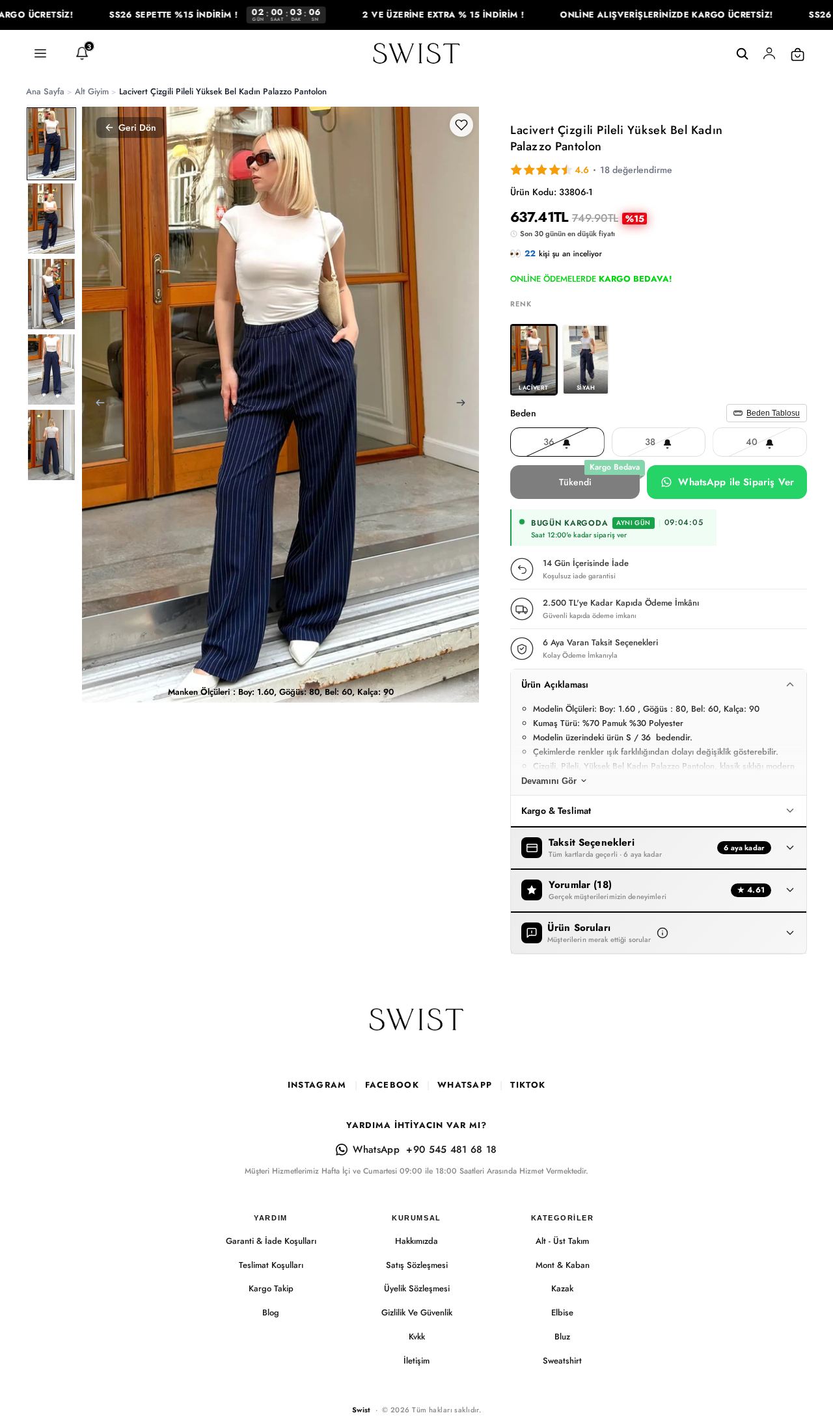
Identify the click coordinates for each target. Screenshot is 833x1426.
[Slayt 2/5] (51, 218)
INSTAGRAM (317, 1085)
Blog (270, 1312)
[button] (662, 933)
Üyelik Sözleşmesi (417, 1288)
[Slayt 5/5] (51, 445)
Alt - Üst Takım (562, 1241)
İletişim (416, 1360)
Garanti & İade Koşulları (271, 1241)
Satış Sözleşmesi (417, 1265)
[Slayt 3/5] (51, 294)
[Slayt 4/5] (51, 369)
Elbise (562, 1312)
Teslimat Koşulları (271, 1265)
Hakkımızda (416, 1241)
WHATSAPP (464, 1085)
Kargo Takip (271, 1288)
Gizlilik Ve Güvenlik (416, 1312)
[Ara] (742, 54)
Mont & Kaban (563, 1265)
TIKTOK (527, 1085)
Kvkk (417, 1336)
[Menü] (40, 54)
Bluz (562, 1336)
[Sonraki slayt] (464, 404)
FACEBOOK (392, 1085)
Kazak (562, 1288)
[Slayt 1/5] (51, 143)
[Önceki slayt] (96, 404)
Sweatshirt (562, 1360)
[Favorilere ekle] (461, 125)
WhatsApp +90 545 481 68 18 (425, 1149)
